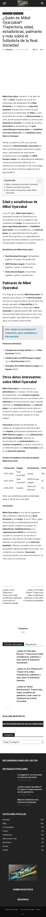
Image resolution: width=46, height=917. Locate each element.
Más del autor (31, 644)
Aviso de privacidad (27, 909)
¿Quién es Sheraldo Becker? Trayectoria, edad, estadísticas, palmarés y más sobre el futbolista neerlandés (33, 595)
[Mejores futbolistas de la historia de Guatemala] (9, 802)
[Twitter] (11, 55)
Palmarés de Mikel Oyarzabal (18, 187)
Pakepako (9, 49)
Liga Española (14, 9)
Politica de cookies (11, 909)
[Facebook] (5, 55)
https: (23, 632)
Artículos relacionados (13, 644)
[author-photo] (23, 625)
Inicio (4, 9)
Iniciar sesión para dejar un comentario (23, 724)
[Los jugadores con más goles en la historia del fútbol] (9, 778)
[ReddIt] (22, 55)
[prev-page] (4, 707)
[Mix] (34, 55)
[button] (4, 3)
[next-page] (8, 707)
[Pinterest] (16, 55)
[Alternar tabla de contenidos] (38, 181)
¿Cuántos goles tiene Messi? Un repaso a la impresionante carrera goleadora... (29, 789)
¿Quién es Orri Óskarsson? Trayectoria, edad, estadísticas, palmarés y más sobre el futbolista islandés (12, 596)
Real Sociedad (26, 9)
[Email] (28, 55)
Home (38, 909)
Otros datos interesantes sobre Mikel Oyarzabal (21, 191)
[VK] (40, 55)
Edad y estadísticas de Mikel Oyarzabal (21, 184)
